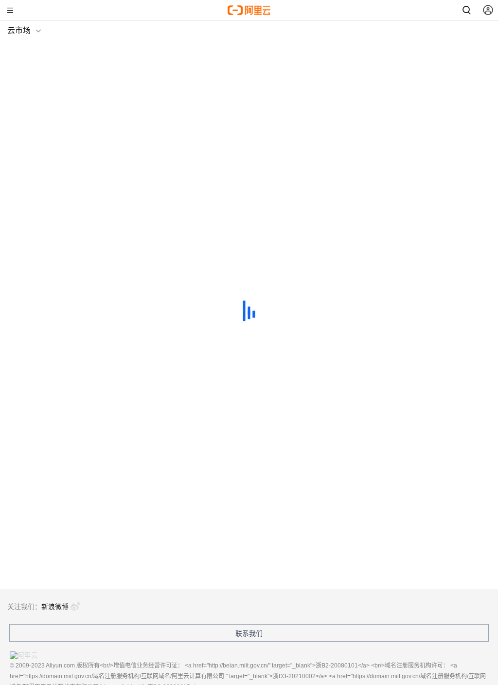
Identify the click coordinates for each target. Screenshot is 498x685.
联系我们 (249, 633)
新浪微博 (55, 607)
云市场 (19, 30)
